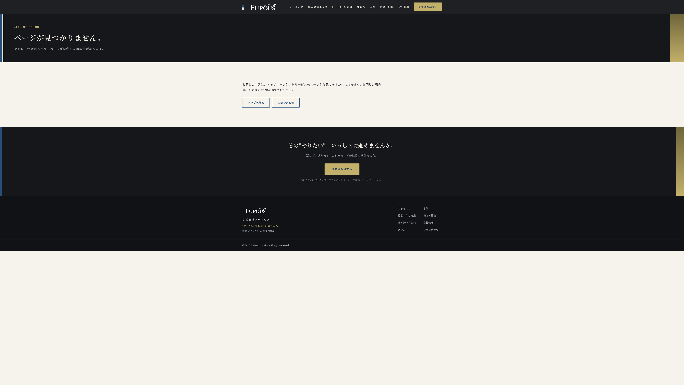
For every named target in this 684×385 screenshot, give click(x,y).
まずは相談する (428, 7)
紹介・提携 (387, 7)
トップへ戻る (256, 102)
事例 (372, 7)
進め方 (361, 7)
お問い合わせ (286, 102)
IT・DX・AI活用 (342, 7)
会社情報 (403, 7)
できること (296, 7)
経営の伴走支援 (317, 7)
